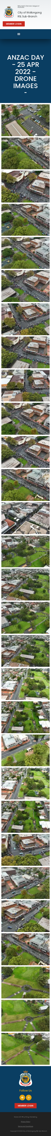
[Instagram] (29, 1097)
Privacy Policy (25, 1122)
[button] (14, 23)
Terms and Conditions (25, 1126)
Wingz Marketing (31, 1117)
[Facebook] (22, 1097)
